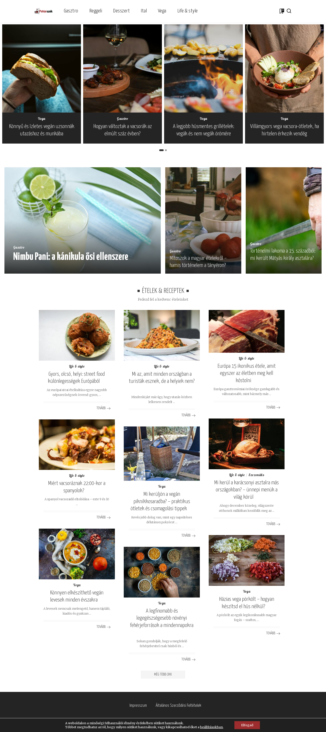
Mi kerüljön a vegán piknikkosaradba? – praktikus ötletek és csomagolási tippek (160, 501)
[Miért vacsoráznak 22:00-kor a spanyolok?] (77, 444)
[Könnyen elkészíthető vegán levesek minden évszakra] (77, 554)
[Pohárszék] (43, 11)
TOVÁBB (142, 269)
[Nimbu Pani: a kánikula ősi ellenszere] (82, 220)
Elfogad (247, 725)
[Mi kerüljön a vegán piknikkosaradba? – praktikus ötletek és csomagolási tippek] (162, 453)
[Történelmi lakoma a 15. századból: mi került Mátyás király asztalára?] (284, 220)
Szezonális (256, 475)
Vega (41, 119)
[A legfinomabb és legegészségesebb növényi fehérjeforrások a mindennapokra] (162, 572)
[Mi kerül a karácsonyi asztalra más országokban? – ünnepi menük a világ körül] (247, 444)
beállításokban (211, 727)
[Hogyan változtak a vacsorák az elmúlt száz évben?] (122, 68)
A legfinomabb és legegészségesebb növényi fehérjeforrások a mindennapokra (161, 618)
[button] (161, 150)
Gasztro (122, 119)
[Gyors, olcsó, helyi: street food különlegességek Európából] (77, 335)
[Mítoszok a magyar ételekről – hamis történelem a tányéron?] (203, 220)
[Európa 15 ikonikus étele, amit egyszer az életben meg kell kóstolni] (247, 331)
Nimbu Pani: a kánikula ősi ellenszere (70, 257)
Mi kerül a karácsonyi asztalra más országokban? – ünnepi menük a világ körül (246, 490)
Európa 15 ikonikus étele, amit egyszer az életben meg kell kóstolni (247, 373)
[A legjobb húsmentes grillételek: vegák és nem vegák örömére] (203, 68)
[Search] (289, 11)
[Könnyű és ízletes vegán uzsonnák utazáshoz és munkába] (41, 68)
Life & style (77, 366)
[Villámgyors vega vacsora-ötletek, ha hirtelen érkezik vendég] (284, 68)
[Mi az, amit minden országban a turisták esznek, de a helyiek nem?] (162, 335)
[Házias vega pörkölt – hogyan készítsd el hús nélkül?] (247, 560)
